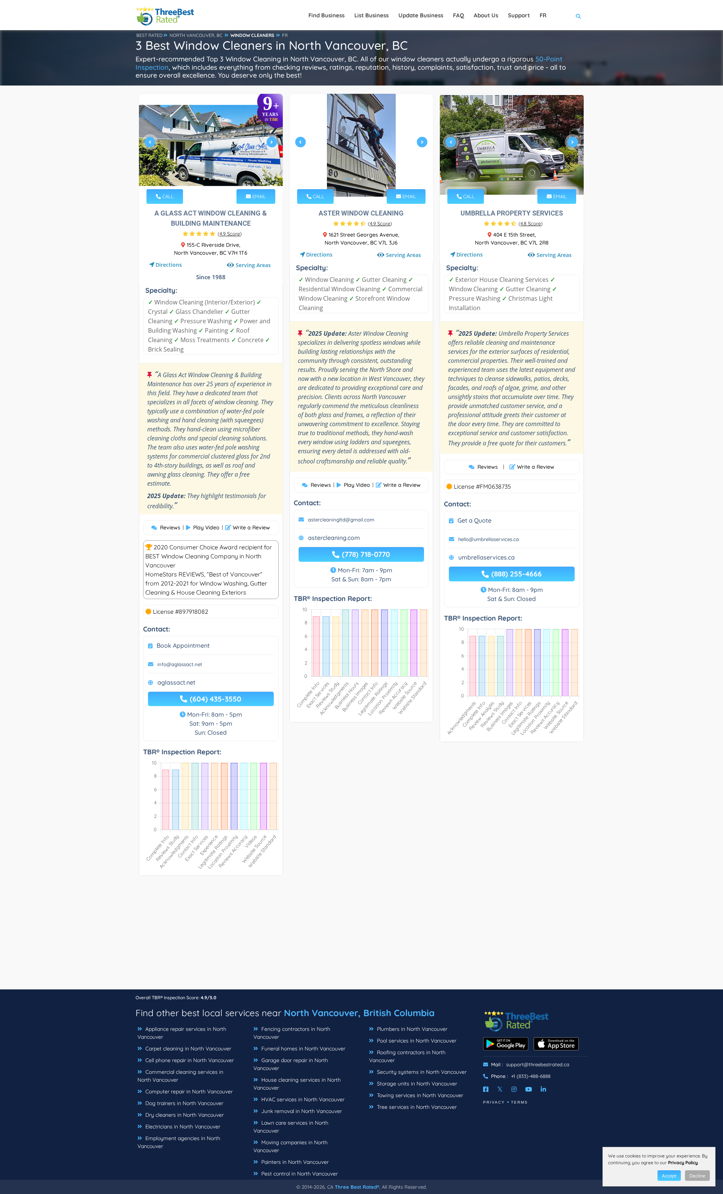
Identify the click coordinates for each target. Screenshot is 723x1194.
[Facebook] (485, 1089)
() (230, 234)
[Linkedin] (543, 1089)
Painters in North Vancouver (294, 1162)
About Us (486, 15)
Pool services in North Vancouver (415, 1040)
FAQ (458, 15)
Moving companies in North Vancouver (290, 1146)
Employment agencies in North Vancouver (178, 1142)
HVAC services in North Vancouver (302, 1099)
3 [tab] (210, 179)
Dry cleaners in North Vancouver (184, 1114)
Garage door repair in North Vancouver (290, 1064)
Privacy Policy (683, 1162)
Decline (697, 1176)
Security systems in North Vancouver (421, 1072)
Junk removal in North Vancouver (301, 1111)
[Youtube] (528, 1089)
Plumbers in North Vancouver (411, 1029)
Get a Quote (474, 520)
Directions (169, 264)
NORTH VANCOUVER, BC (196, 35)
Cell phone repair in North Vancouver (189, 1060)
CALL (167, 196)
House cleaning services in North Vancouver (297, 1083)
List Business (371, 15)
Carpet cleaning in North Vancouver (187, 1048)
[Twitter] (500, 1089)
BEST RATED (149, 35)
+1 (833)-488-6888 (531, 1076)
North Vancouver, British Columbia (359, 1012)
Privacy (494, 1102)
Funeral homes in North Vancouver (302, 1048)
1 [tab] (198, 179)
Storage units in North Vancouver (416, 1083)
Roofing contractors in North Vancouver (407, 1056)
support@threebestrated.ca (537, 1064)
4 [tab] (216, 179)
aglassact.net (176, 682)
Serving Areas (253, 265)
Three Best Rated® (357, 1187)
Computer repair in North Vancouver (188, 1091)
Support (519, 15)
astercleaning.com (334, 537)
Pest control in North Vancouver (299, 1173)
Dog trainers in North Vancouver (183, 1103)
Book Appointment (183, 645)
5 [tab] (222, 179)
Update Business (420, 15)
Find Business (326, 15)
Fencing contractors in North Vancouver (291, 1033)
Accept (669, 1176)
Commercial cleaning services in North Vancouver (180, 1076)
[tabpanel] (211, 145)
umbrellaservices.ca (486, 557)
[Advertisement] (361, 936)
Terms (519, 1102)
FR (285, 35)
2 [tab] (204, 179)
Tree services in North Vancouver (416, 1107)
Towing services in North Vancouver (419, 1095)
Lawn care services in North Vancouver (290, 1126)
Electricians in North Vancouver (182, 1126)
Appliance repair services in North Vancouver (181, 1033)
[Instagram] (514, 1089)
